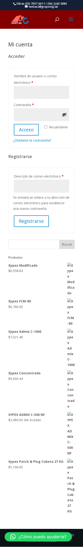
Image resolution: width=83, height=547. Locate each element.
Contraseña (32, 104)
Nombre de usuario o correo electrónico (35, 79)
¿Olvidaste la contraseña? (32, 140)
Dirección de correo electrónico (41, 176)
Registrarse (31, 221)
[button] (38, 536)
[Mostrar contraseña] (64, 114)
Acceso (26, 129)
